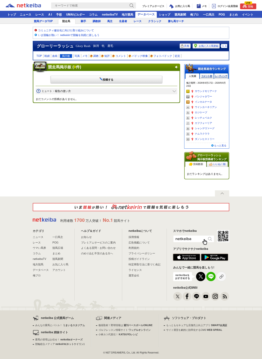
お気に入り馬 (60, 264)
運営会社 (134, 275)
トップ (11, 14)
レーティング (221, 76)
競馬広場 (57, 248)
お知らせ (86, 237)
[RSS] (224, 296)
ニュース (25, 14)
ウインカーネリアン (206, 107)
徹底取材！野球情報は (125, 325)
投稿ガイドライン (139, 259)
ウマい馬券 (39, 248)
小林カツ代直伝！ (118, 334)
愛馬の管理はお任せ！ (59, 339)
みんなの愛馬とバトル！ (60, 325)
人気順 (192, 76)
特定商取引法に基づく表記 (144, 264)
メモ (85, 55)
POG (222, 14)
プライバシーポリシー (142, 253)
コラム (93, 14)
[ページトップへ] (222, 193)
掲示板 (66, 55)
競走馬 (66, 21)
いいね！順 (219, 164)
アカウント (59, 270)
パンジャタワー (203, 96)
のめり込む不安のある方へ (97, 253)
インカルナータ (203, 101)
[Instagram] (215, 296)
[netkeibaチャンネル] (205, 296)
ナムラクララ (202, 133)
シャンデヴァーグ (205, 128)
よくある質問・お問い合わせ (98, 248)
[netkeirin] (131, 207)
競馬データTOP (43, 21)
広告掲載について (139, 242)
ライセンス (135, 270)
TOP (39, 55)
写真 (77, 55)
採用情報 (134, 237)
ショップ (164, 14)
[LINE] (196, 296)
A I (50, 14)
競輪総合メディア (60, 344)
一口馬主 (209, 14)
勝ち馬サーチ (176, 21)
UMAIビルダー (75, 14)
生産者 (123, 21)
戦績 (47, 55)
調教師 (97, 21)
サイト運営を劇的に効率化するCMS (194, 329)
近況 (177, 55)
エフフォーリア (203, 123)
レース (39, 14)
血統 (55, 55)
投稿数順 (198, 164)
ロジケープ (201, 112)
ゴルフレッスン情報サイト (124, 329)
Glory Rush (83, 46)
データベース (146, 14)
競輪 (249, 5)
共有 (186, 45)
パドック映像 (140, 55)
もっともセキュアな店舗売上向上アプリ (196, 325)
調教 (96, 55)
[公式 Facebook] (187, 296)
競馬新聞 (180, 14)
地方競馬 (127, 14)
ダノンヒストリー (205, 139)
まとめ (233, 14)
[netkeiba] (28, 5)
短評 (107, 55)
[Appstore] (186, 257)
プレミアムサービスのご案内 (98, 242)
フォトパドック (163, 55)
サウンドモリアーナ (206, 91)
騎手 (83, 21)
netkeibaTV (110, 14)
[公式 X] (177, 296)
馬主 (110, 21)
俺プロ (194, 14)
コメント (120, 55)
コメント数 (207, 76)
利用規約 (134, 248)
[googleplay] (214, 257)
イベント (247, 14)
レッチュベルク (203, 117)
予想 (59, 14)
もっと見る (220, 145)
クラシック (154, 21)
